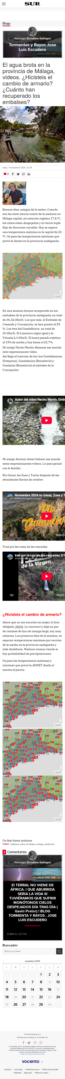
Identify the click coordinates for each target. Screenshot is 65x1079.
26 (15, 1004)
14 (32, 989)
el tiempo (30, 844)
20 (24, 997)
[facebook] (23, 1042)
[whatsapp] (41, 1042)
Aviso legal (18, 1069)
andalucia (14, 844)
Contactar (7, 1069)
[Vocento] (32, 1061)
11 (7, 989)
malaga (39, 844)
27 (24, 1004)
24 (58, 997)
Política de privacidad (50, 1069)
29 (41, 1004)
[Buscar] (59, 951)
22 (41, 997)
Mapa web (28, 1073)
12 (15, 989)
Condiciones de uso (32, 1069)
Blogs (6, 23)
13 (24, 989)
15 (41, 989)
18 (7, 997)
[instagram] (35, 1042)
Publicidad (17, 1073)
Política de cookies (41, 1073)
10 (58, 982)
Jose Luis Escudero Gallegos (32, 38)
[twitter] (29, 1042)
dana (23, 844)
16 (49, 989)
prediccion (49, 844)
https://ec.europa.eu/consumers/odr (32, 1054)
